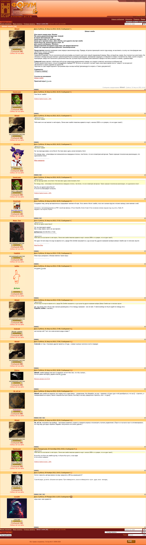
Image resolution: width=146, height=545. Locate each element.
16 (76, 449)
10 (71, 300)
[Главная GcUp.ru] (5, 17)
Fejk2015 (17, 253)
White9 (17, 29)
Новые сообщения (117, 19)
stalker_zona (17, 472)
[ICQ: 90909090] (43, 494)
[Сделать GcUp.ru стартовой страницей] (25, 17)
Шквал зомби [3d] (42, 24)
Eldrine (16, 370)
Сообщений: (16, 51)
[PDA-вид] (29, 17)
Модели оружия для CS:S (42, 379)
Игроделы (128, 19)
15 (71, 420)
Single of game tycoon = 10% (42, 99)
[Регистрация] (17, 17)
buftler (17, 266)
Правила (136, 19)
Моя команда (39, 160)
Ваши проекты (17, 24)
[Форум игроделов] (12, 17)
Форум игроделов (6, 24)
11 (71, 329)
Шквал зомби (38, 78)
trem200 (17, 497)
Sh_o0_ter (16, 391)
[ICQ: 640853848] (43, 417)
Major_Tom (17, 220)
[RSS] (31, 17)
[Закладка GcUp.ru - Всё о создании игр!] (27, 17)
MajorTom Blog (38, 245)
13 (71, 370)
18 (71, 497)
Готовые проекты (29, 24)
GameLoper (17, 92)
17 (71, 472)
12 (71, 341)
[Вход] (23, 17)
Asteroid (17, 329)
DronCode (16, 201)
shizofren (17, 144)
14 (71, 391)
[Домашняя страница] (40, 175)
